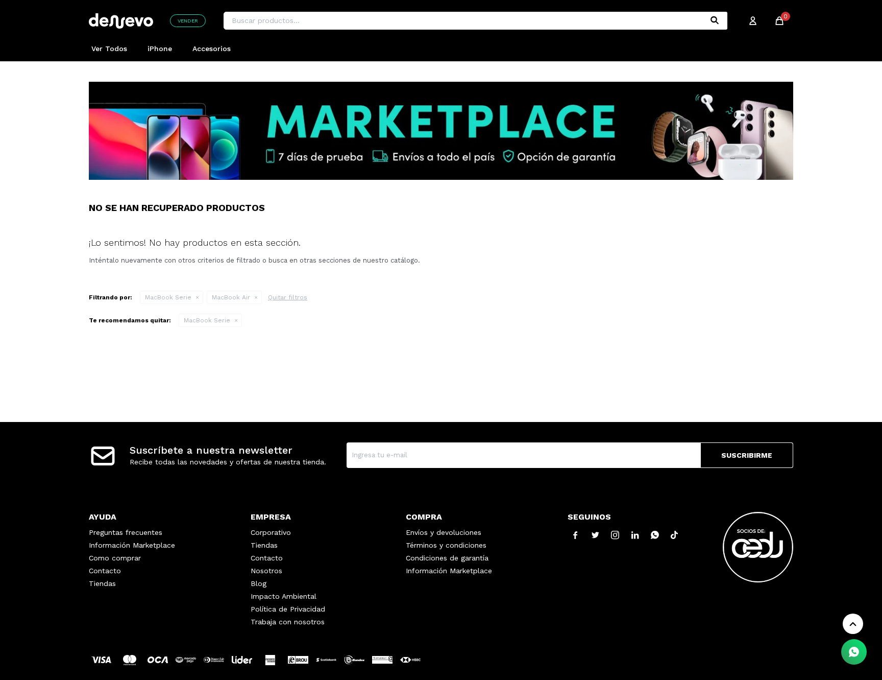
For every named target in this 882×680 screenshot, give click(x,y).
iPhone (160, 48)
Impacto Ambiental (283, 596)
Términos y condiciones (446, 545)
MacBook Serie (168, 297)
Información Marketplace (132, 545)
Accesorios (211, 48)
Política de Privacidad (288, 609)
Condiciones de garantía (447, 558)
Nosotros (266, 571)
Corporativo (271, 532)
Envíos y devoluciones (443, 532)
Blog (258, 583)
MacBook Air (231, 297)
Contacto (105, 571)
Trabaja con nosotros (288, 622)
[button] (714, 21)
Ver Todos (109, 48)
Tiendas (102, 583)
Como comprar (115, 558)
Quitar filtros (287, 297)
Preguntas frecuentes (125, 532)
